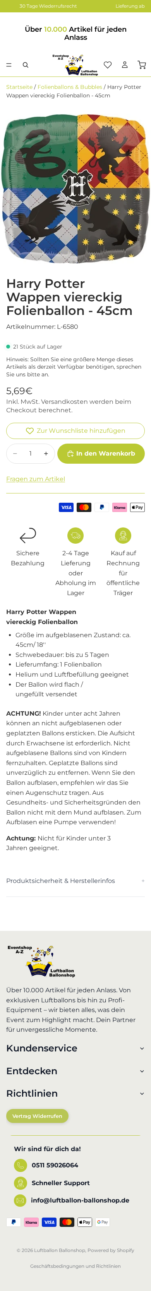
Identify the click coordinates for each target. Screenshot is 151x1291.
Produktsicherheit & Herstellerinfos (60, 880)
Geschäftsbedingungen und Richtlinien (75, 1266)
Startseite (19, 86)
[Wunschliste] (107, 64)
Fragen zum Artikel (35, 479)
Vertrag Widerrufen (37, 1116)
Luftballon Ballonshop (59, 1250)
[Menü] (9, 65)
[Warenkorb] (141, 64)
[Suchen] (25, 64)
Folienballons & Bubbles (70, 86)
